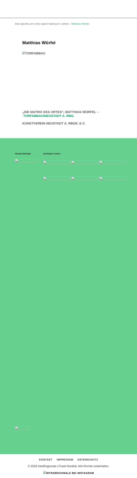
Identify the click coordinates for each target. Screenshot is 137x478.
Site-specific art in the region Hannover (37, 24)
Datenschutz (88, 459)
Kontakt (45, 459)
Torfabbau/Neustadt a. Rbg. (48, 116)
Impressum (65, 459)
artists (65, 24)
